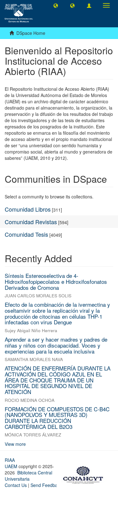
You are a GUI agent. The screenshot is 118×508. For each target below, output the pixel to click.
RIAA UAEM (12, 463)
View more (15, 444)
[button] (55, 5)
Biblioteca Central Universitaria (28, 475)
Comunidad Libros (28, 209)
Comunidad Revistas (31, 222)
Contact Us (16, 485)
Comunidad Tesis (26, 234)
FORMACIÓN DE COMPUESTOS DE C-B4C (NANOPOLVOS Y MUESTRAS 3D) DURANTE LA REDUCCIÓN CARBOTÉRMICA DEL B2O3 (57, 417)
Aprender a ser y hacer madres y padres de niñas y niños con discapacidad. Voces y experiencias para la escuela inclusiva (56, 345)
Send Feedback (46, 485)
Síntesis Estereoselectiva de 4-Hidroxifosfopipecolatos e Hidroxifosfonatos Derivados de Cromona (56, 281)
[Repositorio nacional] (85, 474)
